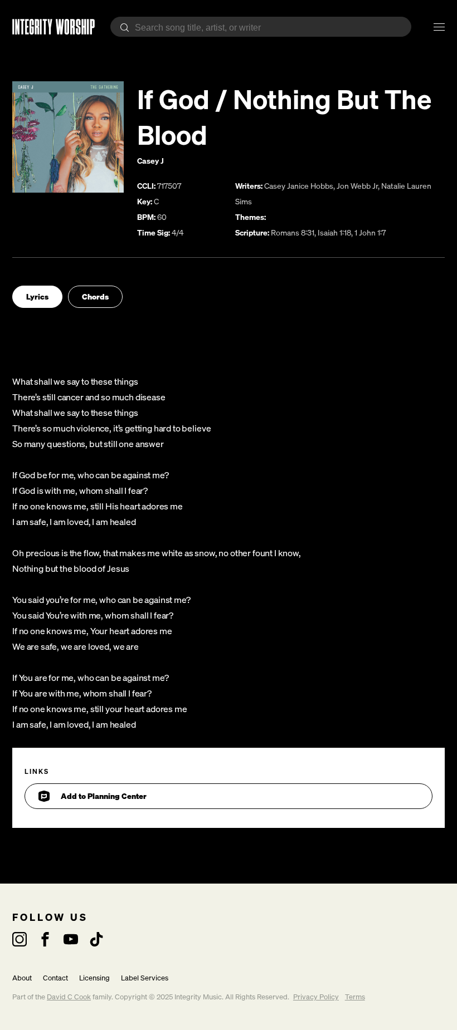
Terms (355, 997)
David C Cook (69, 997)
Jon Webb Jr (357, 185)
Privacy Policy (316, 997)
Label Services (144, 978)
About (22, 978)
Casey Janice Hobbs (298, 185)
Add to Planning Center (104, 796)
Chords (95, 296)
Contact (55, 978)
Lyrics (37, 296)
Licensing (94, 978)
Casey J (150, 160)
